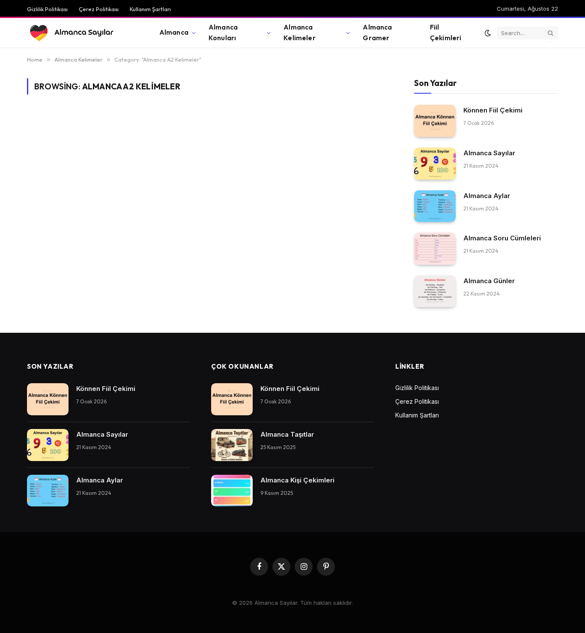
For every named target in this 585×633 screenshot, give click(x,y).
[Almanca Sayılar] (82, 33)
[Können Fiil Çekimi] (435, 121)
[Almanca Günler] (435, 291)
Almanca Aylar (486, 196)
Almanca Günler (489, 281)
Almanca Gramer (377, 32)
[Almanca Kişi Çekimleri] (232, 491)
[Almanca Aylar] (435, 206)
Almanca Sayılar (489, 153)
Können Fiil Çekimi (492, 110)
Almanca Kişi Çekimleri (297, 480)
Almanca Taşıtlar (287, 434)
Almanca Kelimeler (299, 32)
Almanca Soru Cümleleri (502, 238)
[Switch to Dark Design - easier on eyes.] (488, 33)
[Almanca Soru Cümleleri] (435, 249)
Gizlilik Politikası (47, 9)
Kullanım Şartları (150, 9)
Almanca (173, 32)
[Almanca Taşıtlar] (232, 445)
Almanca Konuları (223, 32)
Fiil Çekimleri (445, 32)
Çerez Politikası (99, 9)
